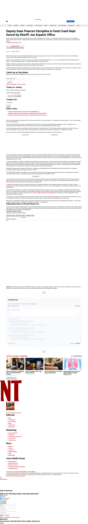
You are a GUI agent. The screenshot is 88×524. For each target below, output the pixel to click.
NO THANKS (18, 96)
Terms (19, 84)
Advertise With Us (13, 433)
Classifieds (11, 435)
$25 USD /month (20, 215)
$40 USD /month (30, 215)
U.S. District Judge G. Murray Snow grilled (41, 192)
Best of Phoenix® (5, 498)
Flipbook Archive (12, 451)
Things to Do (4, 495)
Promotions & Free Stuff (14, 436)
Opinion (22, 25)
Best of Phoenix (62, 25)
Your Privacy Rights (30, 471)
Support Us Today (10, 219)
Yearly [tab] (19, 211)
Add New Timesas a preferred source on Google (15, 47)
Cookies (15, 471)
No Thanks (3, 503)
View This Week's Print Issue (13, 413)
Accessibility (21, 471)
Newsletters (71, 25)
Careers (10, 448)
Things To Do (53, 25)
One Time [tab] (9, 211)
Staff (9, 453)
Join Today (3, 501)
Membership (11, 455)
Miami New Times (12, 465)
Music (45, 25)
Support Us (70, 21)
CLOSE (8, 106)
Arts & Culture (38, 25)
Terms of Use (11, 438)
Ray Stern (10, 42)
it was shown (44, 191)
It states (8, 184)
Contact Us (11, 450)
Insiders (3, 497)
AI (24, 471)
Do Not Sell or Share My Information (15, 476)
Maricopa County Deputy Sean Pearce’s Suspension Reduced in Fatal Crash (27, 115)
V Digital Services (13, 468)
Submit (7, 515)
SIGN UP (10, 82)
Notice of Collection (11, 84)
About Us (10, 446)
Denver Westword (13, 463)
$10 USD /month (11, 215)
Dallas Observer (12, 461)
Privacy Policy (12, 440)
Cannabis (16, 25)
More (78, 25)
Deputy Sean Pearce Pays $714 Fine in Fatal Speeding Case (23, 111)
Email (8, 78)
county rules (16, 168)
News (10, 25)
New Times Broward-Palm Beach (16, 466)
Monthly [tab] (15, 211)
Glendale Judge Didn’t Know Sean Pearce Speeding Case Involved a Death (27, 113)
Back (2, 515)
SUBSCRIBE (10, 96)
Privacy (24, 84)
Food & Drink (30, 25)
